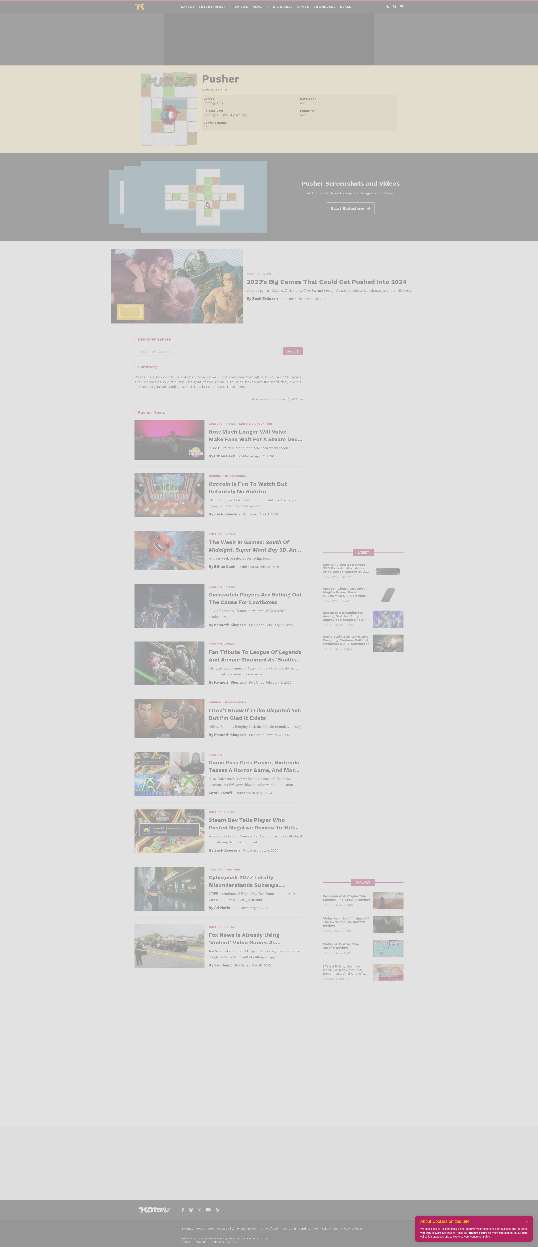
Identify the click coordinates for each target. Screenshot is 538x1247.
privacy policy (477, 1232)
